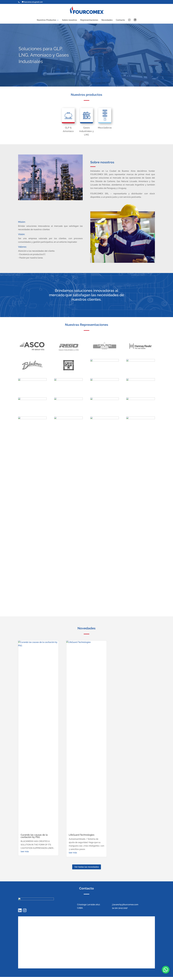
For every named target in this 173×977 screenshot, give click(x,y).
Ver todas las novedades (86, 867)
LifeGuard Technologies (81, 834)
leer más (25, 851)
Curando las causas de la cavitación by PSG (34, 835)
